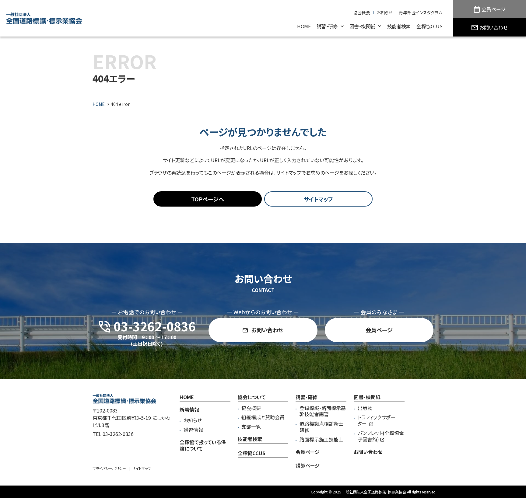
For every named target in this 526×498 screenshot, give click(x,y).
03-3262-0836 (118, 433)
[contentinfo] (263, 438)
